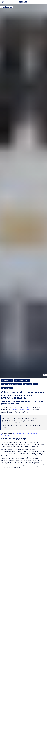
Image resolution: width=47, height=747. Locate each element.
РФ (35, 384)
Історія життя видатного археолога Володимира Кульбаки (19, 434)
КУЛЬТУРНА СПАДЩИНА (11, 384)
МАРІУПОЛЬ (6, 388)
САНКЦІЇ (28, 384)
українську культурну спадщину (21, 409)
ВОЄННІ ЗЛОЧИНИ (22, 380)
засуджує (26, 407)
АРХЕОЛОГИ (7, 380)
